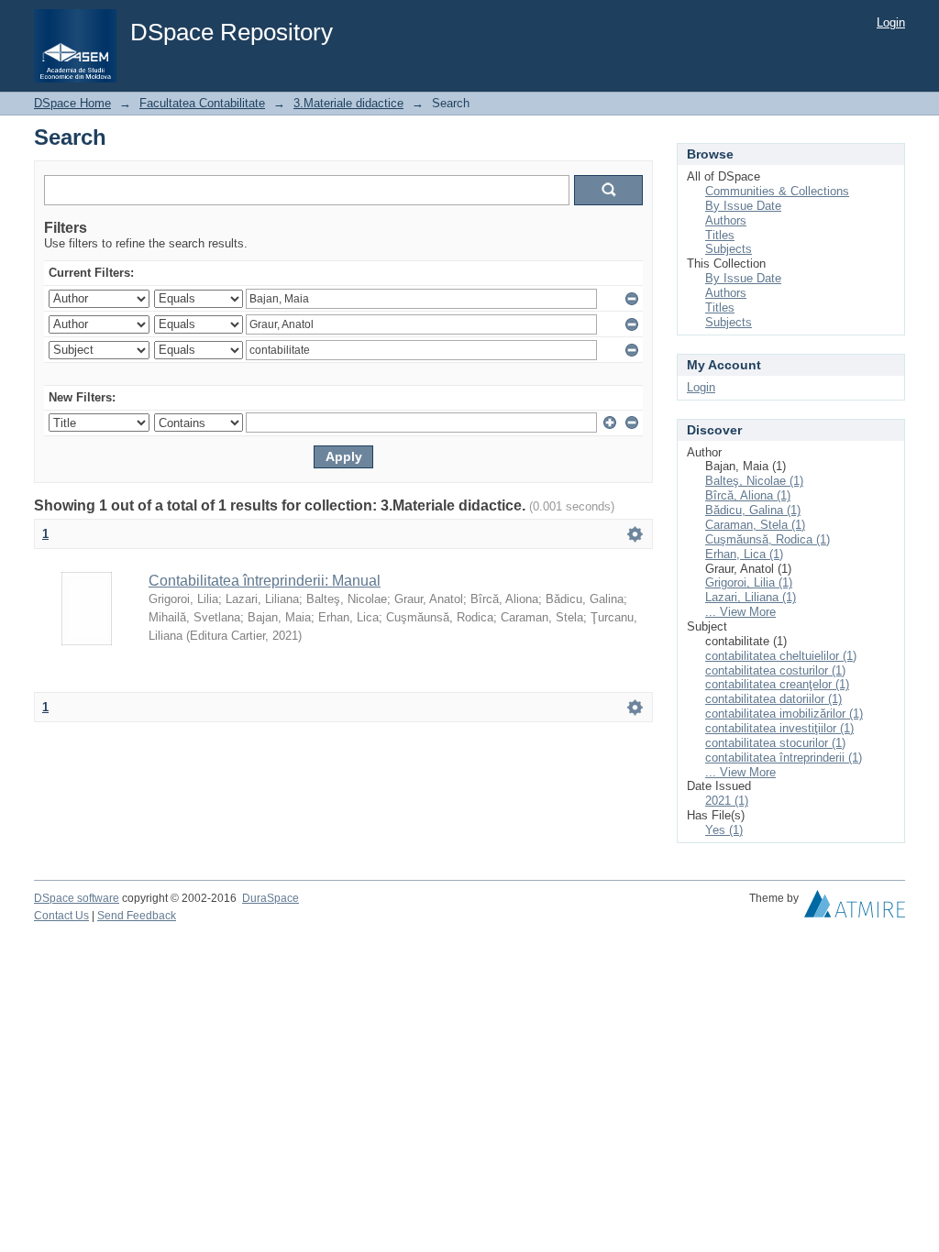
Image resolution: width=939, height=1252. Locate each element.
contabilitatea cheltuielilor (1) (780, 656)
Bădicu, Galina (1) (753, 510)
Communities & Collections (777, 191)
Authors (725, 220)
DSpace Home (72, 103)
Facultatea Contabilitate (202, 103)
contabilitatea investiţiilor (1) (779, 728)
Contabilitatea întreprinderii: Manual (265, 580)
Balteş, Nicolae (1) (754, 481)
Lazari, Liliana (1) (750, 597)
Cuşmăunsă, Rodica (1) (767, 539)
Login (891, 22)
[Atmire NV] (854, 908)
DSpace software (76, 898)
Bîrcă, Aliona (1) (747, 495)
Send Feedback (136, 915)
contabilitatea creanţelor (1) (777, 684)
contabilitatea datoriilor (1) (773, 699)
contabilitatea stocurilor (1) (775, 743)
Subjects (728, 249)
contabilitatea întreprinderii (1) (783, 757)
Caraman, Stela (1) (755, 525)
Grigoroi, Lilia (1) (748, 582)
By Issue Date (743, 206)
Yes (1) (724, 830)
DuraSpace (270, 898)
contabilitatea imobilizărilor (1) (784, 713)
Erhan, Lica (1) (744, 554)
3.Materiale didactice (348, 103)
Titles (720, 235)
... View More (740, 612)
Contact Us (61, 915)
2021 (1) (726, 800)
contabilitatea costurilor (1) (775, 670)
